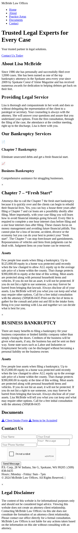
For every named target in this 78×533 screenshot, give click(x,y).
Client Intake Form (16, 420)
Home (12, 9)
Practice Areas (17, 16)
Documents (16, 20)
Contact (13, 23)
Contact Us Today (12, 55)
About (13, 13)
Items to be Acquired (44, 420)
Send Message (11, 463)
